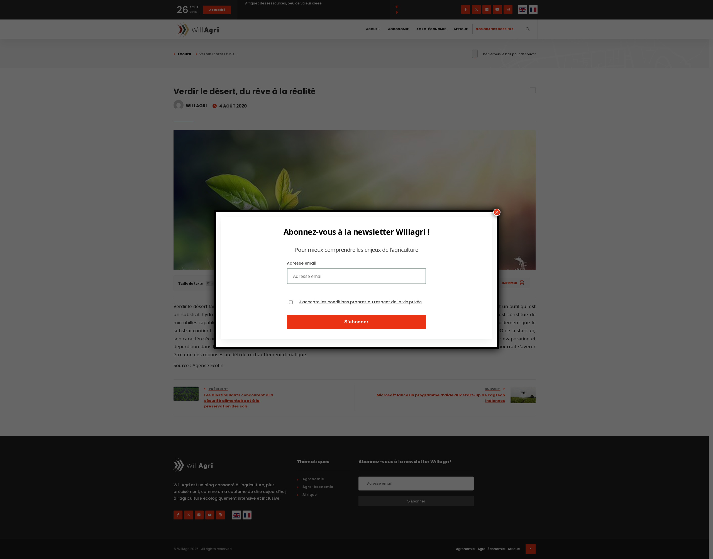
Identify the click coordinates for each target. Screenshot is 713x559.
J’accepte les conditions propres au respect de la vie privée (360, 302)
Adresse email (301, 263)
